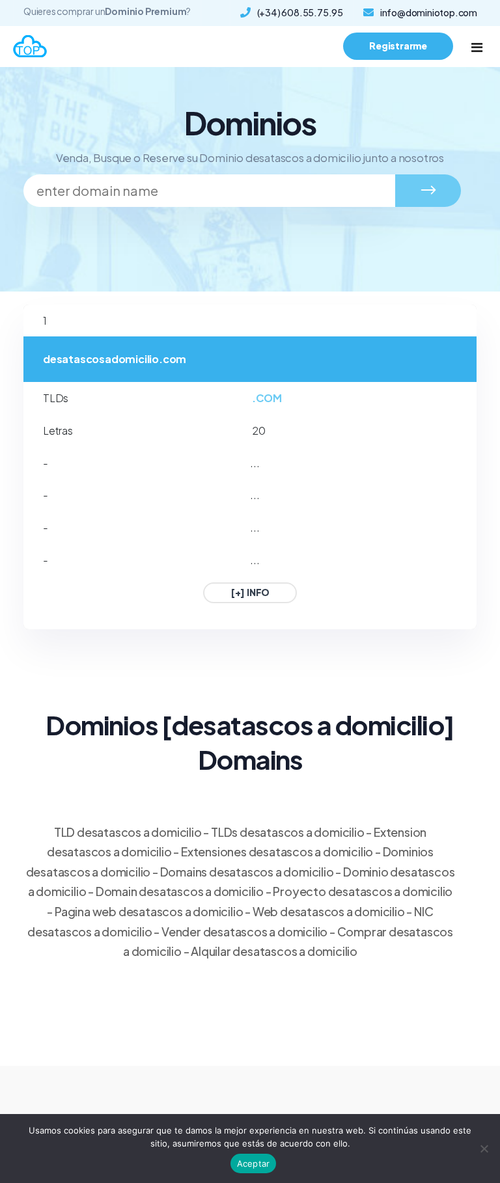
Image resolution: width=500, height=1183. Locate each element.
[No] (483, 1148)
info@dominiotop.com (428, 12)
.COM (267, 398)
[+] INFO (250, 592)
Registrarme (398, 45)
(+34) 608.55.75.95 (300, 12)
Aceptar (253, 1163)
